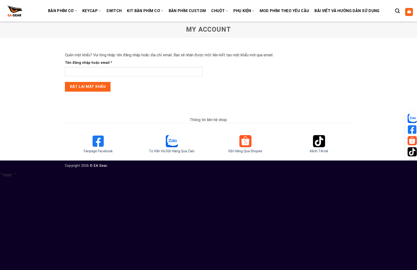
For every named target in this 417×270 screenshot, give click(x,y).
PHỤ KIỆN (242, 10)
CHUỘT (218, 10)
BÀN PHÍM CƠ (61, 10)
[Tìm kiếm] (397, 11)
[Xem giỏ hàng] (409, 12)
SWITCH (114, 10)
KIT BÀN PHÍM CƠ (143, 10)
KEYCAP (90, 10)
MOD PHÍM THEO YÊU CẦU (284, 10)
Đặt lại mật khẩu (88, 86)
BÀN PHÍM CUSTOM (187, 10)
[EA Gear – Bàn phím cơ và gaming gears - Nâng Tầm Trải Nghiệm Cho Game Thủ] (14, 11)
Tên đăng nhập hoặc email (92, 63)
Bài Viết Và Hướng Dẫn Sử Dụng (346, 10)
